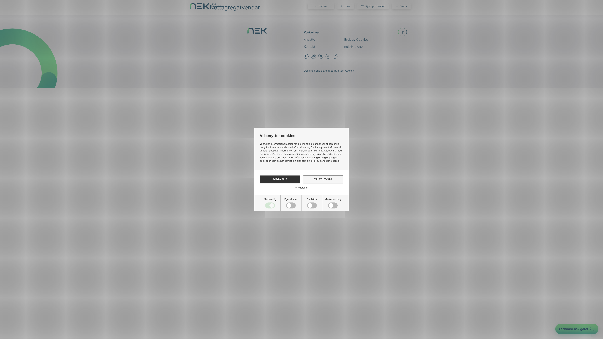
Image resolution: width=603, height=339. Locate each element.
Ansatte (309, 39)
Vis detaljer (301, 187)
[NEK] (206, 8)
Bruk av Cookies (356, 39)
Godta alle (279, 179)
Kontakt (309, 46)
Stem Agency (346, 70)
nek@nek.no (353, 46)
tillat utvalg (323, 179)
